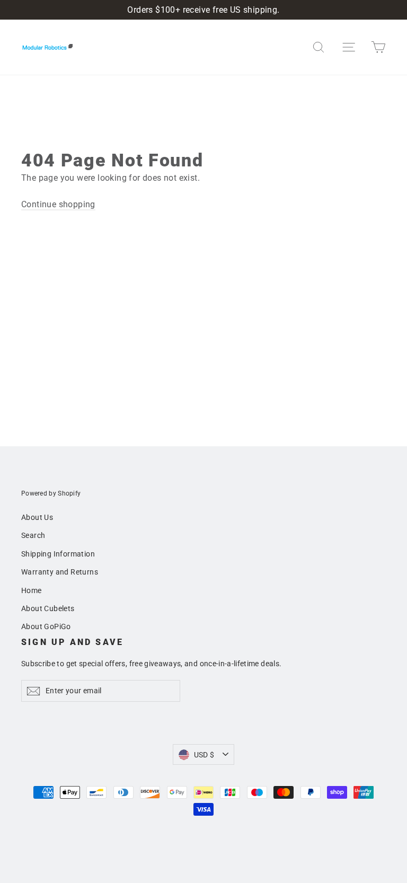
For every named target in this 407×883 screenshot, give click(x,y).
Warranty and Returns (59, 572)
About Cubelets (48, 608)
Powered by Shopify (51, 493)
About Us (37, 517)
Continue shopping (58, 204)
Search (33, 535)
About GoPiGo (46, 626)
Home (31, 590)
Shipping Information (58, 554)
